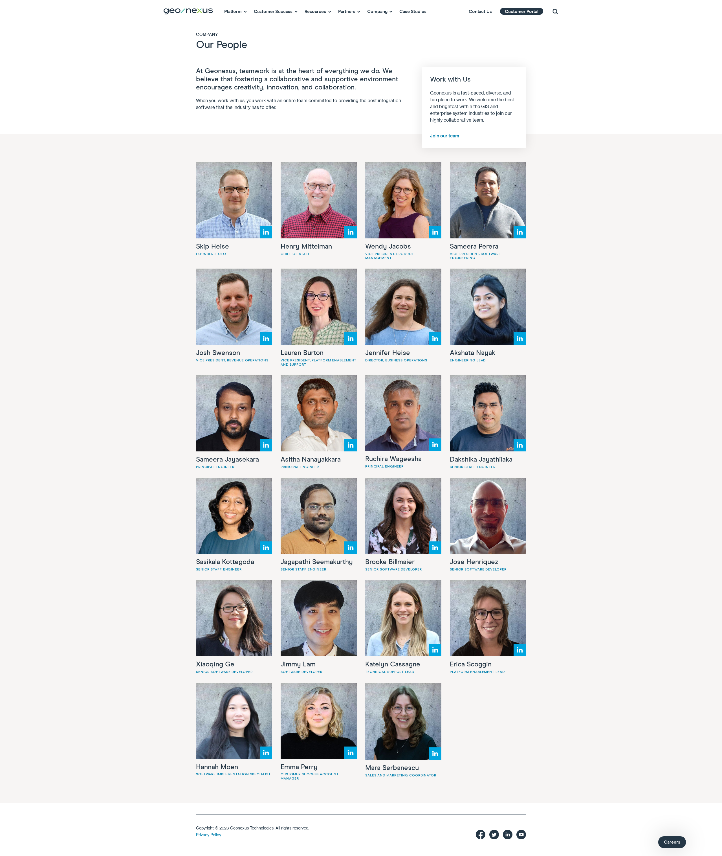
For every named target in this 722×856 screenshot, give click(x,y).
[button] (555, 11)
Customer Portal (521, 11)
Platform (233, 11)
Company (377, 11)
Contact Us (480, 11)
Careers (672, 842)
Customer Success (273, 11)
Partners (346, 11)
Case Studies (412, 11)
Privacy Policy (208, 834)
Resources (315, 11)
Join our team (444, 135)
